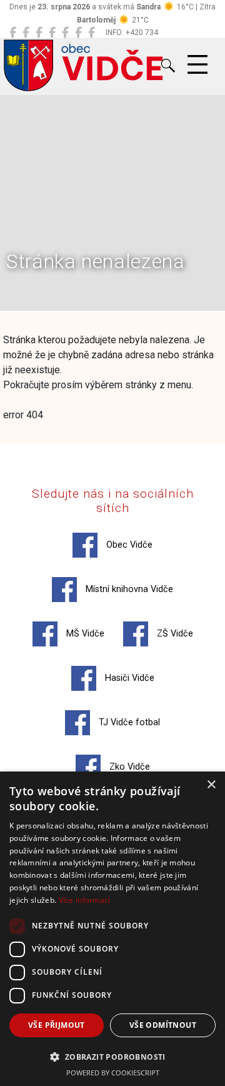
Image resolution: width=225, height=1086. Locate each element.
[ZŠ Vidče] (52, 32)
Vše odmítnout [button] (162, 1025)
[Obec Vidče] (12, 32)
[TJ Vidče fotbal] (78, 32)
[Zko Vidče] (91, 32)
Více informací (85, 900)
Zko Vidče (128, 767)
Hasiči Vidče (128, 678)
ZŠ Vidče (173, 633)
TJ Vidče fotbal (128, 722)
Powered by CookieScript (112, 1072)
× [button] (211, 785)
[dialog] (112, 929)
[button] (112, 1056)
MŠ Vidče (84, 633)
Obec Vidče (128, 545)
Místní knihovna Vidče (128, 589)
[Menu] (198, 65)
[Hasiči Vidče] (65, 32)
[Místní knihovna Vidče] (25, 32)
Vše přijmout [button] (56, 1025)
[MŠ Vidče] (39, 32)
